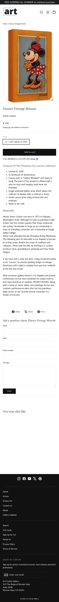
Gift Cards (7, 530)
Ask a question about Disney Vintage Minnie (29, 320)
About (5, 510)
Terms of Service (10, 549)
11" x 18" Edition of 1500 (16, 142)
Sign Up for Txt (9, 535)
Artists (6, 496)
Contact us (7, 505)
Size (5, 137)
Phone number (8, 350)
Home (5, 24)
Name (5, 326)
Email (5, 338)
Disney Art (7, 501)
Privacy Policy (9, 544)
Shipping (6, 127)
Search (6, 525)
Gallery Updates (10, 515)
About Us (7, 539)
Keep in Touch (12, 560)
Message (6, 363)
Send (9, 391)
